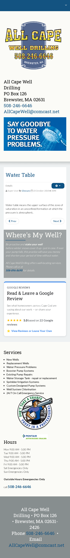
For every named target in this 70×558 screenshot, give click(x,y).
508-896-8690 (14, 270)
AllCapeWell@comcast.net (31, 111)
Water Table (20, 175)
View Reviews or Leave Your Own (31, 330)
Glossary (26, 190)
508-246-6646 (18, 106)
